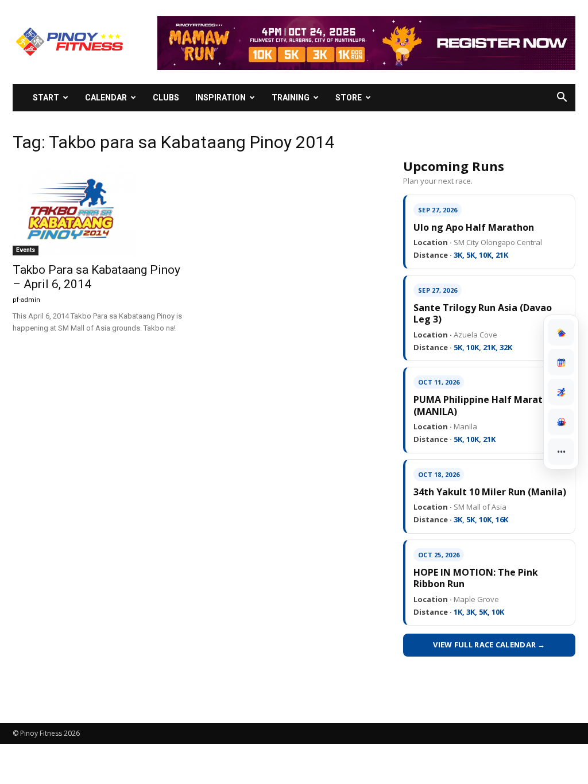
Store (348, 97)
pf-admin (26, 300)
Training (291, 97)
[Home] (561, 332)
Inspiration (220, 97)
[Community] (561, 422)
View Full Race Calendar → (489, 644)
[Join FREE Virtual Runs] (561, 392)
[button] (561, 98)
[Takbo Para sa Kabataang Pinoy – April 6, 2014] (99, 209)
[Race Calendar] (561, 362)
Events (25, 250)
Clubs (166, 97)
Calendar (106, 97)
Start (46, 97)
